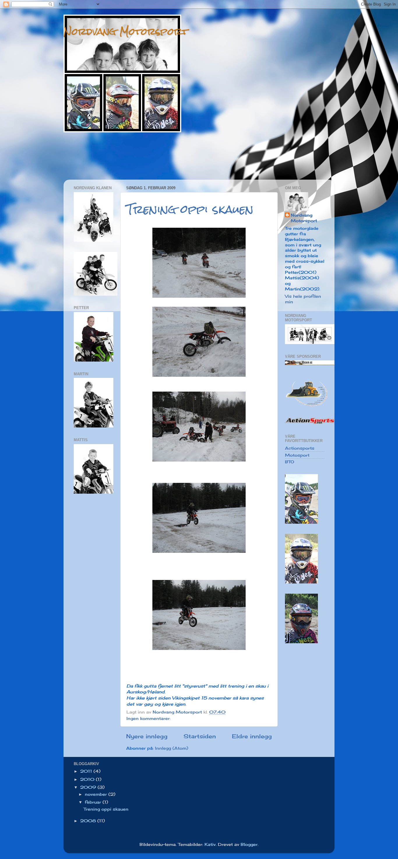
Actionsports (299, 448)
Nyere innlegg (147, 736)
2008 (88, 820)
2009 (89, 787)
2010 (88, 779)
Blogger (249, 844)
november (96, 794)
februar (94, 802)
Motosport (297, 455)
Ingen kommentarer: (149, 718)
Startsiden (200, 736)
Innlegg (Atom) (171, 748)
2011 (87, 771)
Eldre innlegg (252, 736)
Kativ (210, 844)
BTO (289, 462)
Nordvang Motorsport (126, 31)
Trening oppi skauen (189, 209)
